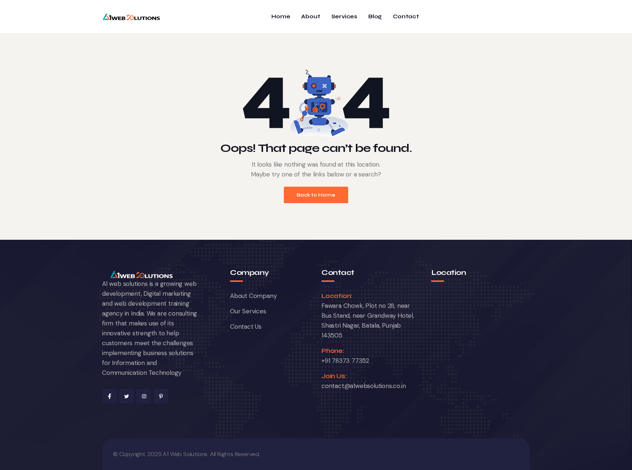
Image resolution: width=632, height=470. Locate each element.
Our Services (248, 311)
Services (344, 16)
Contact (406, 16)
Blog (375, 16)
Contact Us (246, 326)
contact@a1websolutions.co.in (363, 386)
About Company (253, 296)
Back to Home (316, 195)
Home (280, 16)
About (310, 16)
